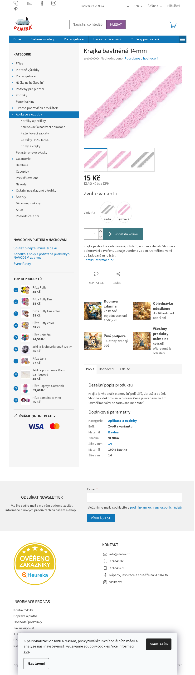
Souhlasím (159, 644)
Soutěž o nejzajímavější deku (35, 248)
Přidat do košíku (126, 234)
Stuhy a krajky (30, 146)
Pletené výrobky (27, 70)
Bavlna (113, 432)
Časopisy (22, 171)
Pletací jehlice (26, 76)
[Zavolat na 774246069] (21, 3)
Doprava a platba (26, 616)
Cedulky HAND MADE (35, 140)
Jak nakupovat (24, 628)
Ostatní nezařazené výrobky (36, 190)
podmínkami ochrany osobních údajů (156, 507)
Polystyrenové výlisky (31, 152)
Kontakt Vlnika (93, 6)
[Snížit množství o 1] (100, 236)
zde (26, 651)
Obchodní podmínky (28, 622)
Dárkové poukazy (28, 203)
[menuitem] (17, 39)
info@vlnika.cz (119, 554)
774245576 (116, 568)
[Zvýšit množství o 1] (100, 231)
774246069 (116, 561)
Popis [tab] (90, 369)
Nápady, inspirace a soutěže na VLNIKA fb (138, 575)
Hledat (116, 24)
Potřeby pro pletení (30, 89)
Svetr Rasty (22, 263)
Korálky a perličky (33, 121)
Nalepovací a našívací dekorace (43, 127)
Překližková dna (27, 178)
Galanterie (23, 158)
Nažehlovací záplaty (35, 133)
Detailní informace (96, 260)
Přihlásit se (101, 518)
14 (110, 443)
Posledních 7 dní (27, 216)
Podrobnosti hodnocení (141, 58)
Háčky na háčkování (30, 82)
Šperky (21, 197)
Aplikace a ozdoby (29, 114)
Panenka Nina (25, 101)
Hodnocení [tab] (106, 369)
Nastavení (36, 663)
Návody (21, 184)
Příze (19, 63)
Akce (19, 209)
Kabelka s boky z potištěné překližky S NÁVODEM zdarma (42, 255)
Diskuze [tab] (124, 369)
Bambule (22, 165)
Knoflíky (21, 95)
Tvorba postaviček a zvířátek (37, 108)
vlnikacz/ (115, 582)
